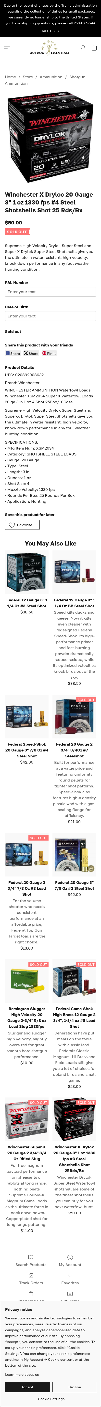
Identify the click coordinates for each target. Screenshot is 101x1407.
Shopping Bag (31, 1300)
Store (28, 76)
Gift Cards (70, 1300)
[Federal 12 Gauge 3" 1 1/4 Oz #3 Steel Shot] (27, 572)
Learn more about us (22, 1374)
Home (10, 76)
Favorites (70, 1282)
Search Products (30, 1264)
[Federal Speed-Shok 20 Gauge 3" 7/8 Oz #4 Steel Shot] (27, 716)
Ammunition (51, 76)
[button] (50, 48)
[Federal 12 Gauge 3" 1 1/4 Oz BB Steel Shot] (74, 572)
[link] (50, 31)
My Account (70, 1264)
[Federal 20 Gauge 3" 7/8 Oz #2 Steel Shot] (74, 855)
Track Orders (31, 1282)
